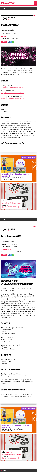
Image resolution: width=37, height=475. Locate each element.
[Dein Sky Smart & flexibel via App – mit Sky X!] (19, 168)
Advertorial (31, 157)
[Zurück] (1, 8)
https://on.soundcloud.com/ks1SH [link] (12, 87)
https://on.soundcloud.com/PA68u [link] (12, 93)
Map (4, 41)
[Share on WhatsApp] (13, 42)
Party (4, 8)
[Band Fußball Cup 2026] (19, 196)
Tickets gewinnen (11, 206)
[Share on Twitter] (11, 42)
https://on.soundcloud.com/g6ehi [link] (12, 98)
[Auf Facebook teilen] (9, 42)
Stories (24, 157)
